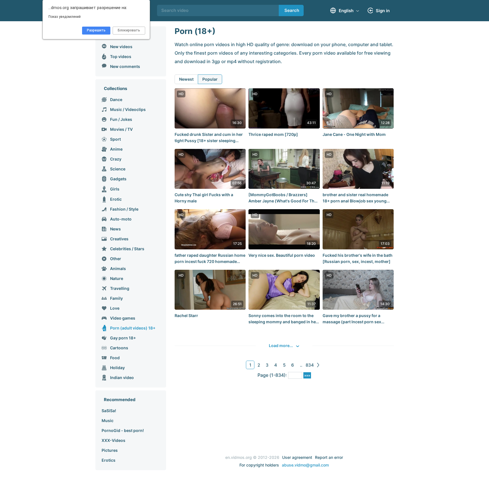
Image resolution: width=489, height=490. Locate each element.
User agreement (297, 457)
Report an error (329, 457)
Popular (210, 79)
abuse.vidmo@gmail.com (305, 465)
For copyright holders (259, 465)
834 (310, 365)
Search (291, 10)
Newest (186, 79)
